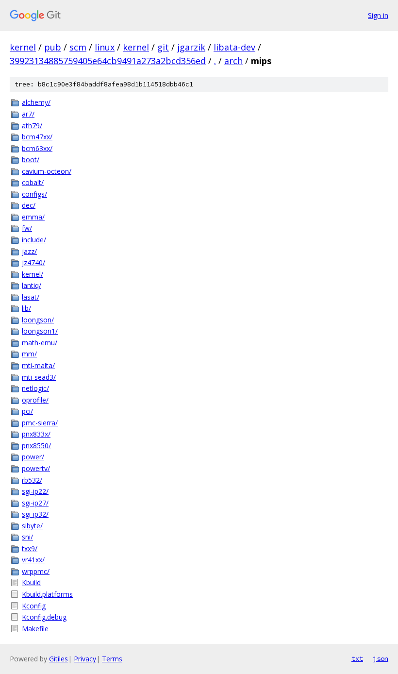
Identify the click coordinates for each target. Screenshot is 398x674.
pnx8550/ (36, 445)
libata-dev (234, 47)
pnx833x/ (36, 433)
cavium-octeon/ (46, 171)
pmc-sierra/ (40, 422)
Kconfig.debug (44, 617)
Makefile (35, 628)
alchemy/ (36, 102)
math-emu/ (39, 342)
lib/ (26, 308)
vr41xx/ (33, 559)
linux (105, 47)
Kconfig (34, 605)
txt (357, 658)
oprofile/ (35, 399)
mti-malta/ (38, 365)
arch (233, 61)
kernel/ (32, 274)
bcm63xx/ (37, 148)
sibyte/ (32, 525)
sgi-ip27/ (35, 502)
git (163, 47)
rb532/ (32, 480)
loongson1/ (40, 331)
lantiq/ (31, 285)
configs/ (34, 194)
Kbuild (31, 582)
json (380, 658)
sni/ (27, 536)
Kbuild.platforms (47, 594)
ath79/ (32, 125)
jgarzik (191, 47)
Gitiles (58, 658)
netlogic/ (35, 388)
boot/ (30, 159)
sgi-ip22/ (35, 491)
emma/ (33, 216)
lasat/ (30, 297)
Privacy (85, 658)
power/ (33, 456)
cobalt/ (33, 182)
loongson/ (38, 319)
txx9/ (29, 548)
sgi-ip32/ (35, 514)
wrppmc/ (36, 571)
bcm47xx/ (37, 136)
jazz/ (29, 251)
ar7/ (28, 113)
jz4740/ (33, 262)
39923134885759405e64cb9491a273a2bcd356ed (108, 61)
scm (77, 47)
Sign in (378, 15)
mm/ (29, 353)
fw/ (27, 228)
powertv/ (36, 468)
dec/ (28, 205)
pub (52, 47)
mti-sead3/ (39, 377)
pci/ (27, 411)
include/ (34, 239)
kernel (23, 47)
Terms (112, 658)
